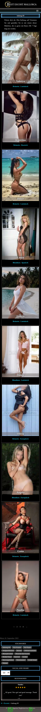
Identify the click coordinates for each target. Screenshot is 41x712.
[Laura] (20, 234)
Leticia (20, 316)
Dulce (20, 198)
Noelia (20, 609)
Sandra (20, 685)
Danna (20, 374)
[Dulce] (20, 175)
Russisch (24, 145)
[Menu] (37, 10)
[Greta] (20, 528)
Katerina (20, 140)
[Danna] (20, 351)
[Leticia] (20, 293)
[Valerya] (20, 58)
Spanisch (25, 263)
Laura (20, 257)
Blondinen (16, 263)
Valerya (20, 81)
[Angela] (20, 469)
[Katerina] (20, 116)
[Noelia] (20, 586)
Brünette (16, 86)
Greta (20, 551)
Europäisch (24, 439)
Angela (20, 492)
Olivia (20, 433)
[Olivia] (20, 410)
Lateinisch (24, 86)
